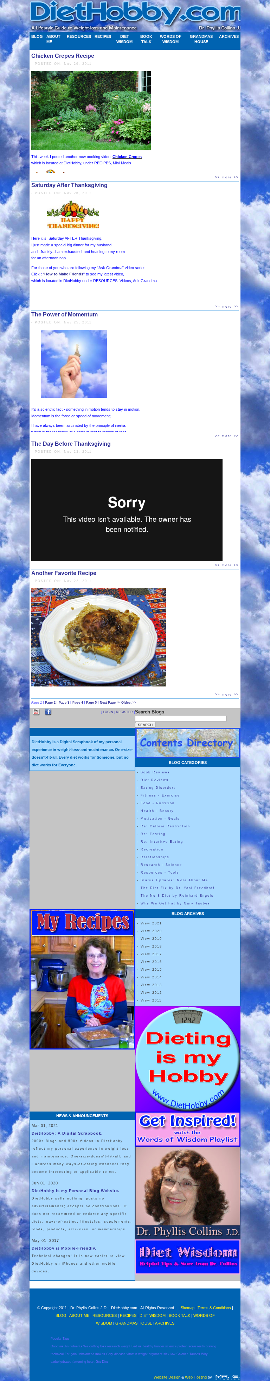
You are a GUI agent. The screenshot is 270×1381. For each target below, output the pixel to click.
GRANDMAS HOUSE (201, 39)
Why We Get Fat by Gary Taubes (175, 903)
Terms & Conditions (214, 1308)
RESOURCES (79, 36)
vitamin (132, 1354)
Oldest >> (128, 702)
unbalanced (86, 1354)
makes (100, 1354)
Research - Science (161, 865)
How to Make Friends (63, 274)
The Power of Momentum (64, 314)
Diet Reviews (155, 780)
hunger (159, 1346)
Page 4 (78, 702)
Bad (134, 1346)
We (85, 1346)
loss (103, 1346)
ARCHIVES (229, 36)
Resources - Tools (160, 872)
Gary (109, 1354)
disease (120, 1354)
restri (201, 1346)
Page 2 (51, 702)
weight (125, 1346)
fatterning (79, 1361)
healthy (148, 1346)
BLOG (37, 36)
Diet (105, 1361)
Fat (67, 1354)
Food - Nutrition (158, 803)
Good (54, 1346)
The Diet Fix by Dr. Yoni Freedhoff (178, 888)
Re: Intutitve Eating (162, 841)
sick (166, 1354)
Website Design (167, 1377)
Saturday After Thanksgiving (69, 185)
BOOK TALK (146, 39)
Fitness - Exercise (160, 795)
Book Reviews (155, 772)
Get (98, 1361)
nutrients (76, 1346)
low (173, 1354)
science (170, 1346)
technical (57, 1354)
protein (182, 1346)
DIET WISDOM (124, 39)
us (140, 1346)
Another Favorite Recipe (63, 573)
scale (192, 1346)
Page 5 (92, 702)
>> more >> (227, 177)
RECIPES (103, 36)
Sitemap (187, 1308)
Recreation (152, 849)
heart (91, 1361)
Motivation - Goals (160, 818)
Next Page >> (110, 702)
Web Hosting (196, 1377)
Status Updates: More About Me (174, 880)
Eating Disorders (158, 787)
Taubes (194, 1354)
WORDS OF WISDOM (170, 39)
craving (211, 1346)
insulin (64, 1346)
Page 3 (64, 702)
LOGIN (108, 712)
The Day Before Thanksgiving (71, 444)
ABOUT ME (53, 39)
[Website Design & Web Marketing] (227, 1377)
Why (204, 1354)
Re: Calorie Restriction (165, 826)
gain (74, 1354)
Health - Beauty (157, 811)
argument (155, 1354)
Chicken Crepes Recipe (62, 56)
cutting (94, 1346)
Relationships (155, 857)
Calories (182, 1354)
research (113, 1346)
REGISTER (124, 712)
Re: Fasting (153, 834)
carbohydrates (61, 1361)
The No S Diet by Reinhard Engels (177, 895)
